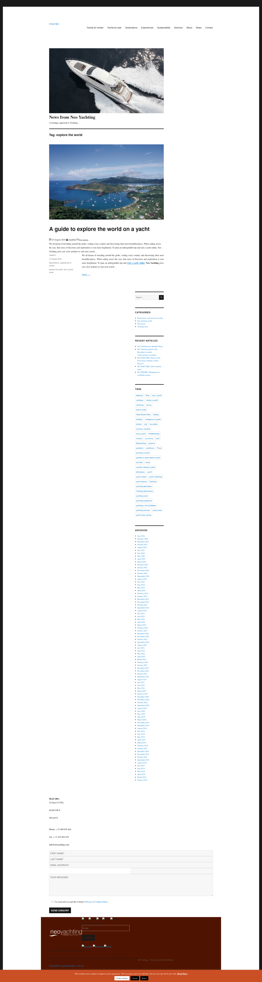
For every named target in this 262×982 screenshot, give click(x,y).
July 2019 (141, 731)
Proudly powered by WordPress (161, 960)
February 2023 (142, 628)
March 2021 (141, 691)
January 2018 (142, 780)
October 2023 (142, 605)
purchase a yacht (143, 452)
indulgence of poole (153, 419)
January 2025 (142, 567)
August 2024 (142, 579)
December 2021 (143, 668)
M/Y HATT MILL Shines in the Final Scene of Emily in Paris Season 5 (148, 361)
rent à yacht (68, 269)
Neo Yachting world (144, 321)
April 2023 (141, 622)
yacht (150, 472)
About (189, 27)
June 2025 (141, 553)
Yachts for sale (114, 27)
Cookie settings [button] (122, 978)
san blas (139, 462)
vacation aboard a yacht (145, 467)
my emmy (149, 438)
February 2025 (142, 564)
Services (178, 27)
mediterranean (154, 433)
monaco (139, 438)
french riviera (141, 409)
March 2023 (141, 625)
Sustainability (163, 27)
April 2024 (141, 590)
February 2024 (142, 593)
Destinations (131, 27)
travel (51, 272)
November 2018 (143, 754)
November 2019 (143, 722)
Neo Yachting (143, 960)
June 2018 (141, 768)
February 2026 (142, 539)
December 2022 (143, 633)
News (199, 27)
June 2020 (141, 711)
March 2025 (141, 562)
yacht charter (141, 476)
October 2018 (142, 757)
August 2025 (142, 547)
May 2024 (141, 587)
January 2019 (142, 748)
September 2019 (143, 725)
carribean (139, 400)
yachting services (143, 510)
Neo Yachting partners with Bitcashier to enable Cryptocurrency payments (147, 352)
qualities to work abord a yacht (148, 457)
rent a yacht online (136, 262)
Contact (209, 27)
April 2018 (141, 774)
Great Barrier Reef (143, 414)
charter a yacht (152, 400)
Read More (182, 973)
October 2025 (142, 544)
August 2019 (142, 728)
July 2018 (141, 765)
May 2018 (141, 771)
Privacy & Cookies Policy (96, 901)
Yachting (152, 481)
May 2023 (141, 619)
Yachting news (142, 326)
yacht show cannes (143, 515)
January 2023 (142, 630)
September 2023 (143, 607)
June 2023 (141, 616)
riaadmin (52, 255)
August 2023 (142, 610)
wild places (140, 472)
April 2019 (141, 740)
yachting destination (144, 486)
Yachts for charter (95, 27)
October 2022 (142, 639)
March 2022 (141, 659)
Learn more (35, 1)
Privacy (80, 965)
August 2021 (142, 679)
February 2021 (142, 694)
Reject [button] (144, 978)
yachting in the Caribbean (146, 505)
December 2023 (143, 599)
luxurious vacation (143, 428)
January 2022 (142, 665)
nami (158, 438)
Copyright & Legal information (62, 965)
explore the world (55, 269)
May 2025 (141, 556)
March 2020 (141, 719)
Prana (159, 448)
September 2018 (143, 760)
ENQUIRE (54, 23)
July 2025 (141, 550)
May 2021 (141, 688)
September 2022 (143, 642)
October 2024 (142, 573)
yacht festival (141, 481)
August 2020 (142, 708)
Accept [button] (134, 978)
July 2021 (141, 682)
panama (152, 443)
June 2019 (141, 734)
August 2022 (142, 645)
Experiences (147, 27)
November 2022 (143, 636)
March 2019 (141, 742)
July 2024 (141, 582)
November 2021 (143, 671)
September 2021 (143, 676)
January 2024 (142, 596)
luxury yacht (141, 433)
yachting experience (144, 500)
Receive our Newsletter (92, 923)
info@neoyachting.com (59, 844)
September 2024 (143, 576)
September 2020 (143, 705)
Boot (148, 395)
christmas (140, 405)
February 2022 (142, 662)
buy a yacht (157, 395)
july (145, 424)
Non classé (141, 324)
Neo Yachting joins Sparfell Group (150, 346)
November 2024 (143, 570)
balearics (139, 395)
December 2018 (143, 751)
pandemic (140, 448)
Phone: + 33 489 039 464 (60, 829)
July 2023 (141, 613)
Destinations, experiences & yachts (150, 318)
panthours (150, 448)
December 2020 (143, 696)
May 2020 (141, 714)
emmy (149, 405)
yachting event (142, 495)
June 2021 (141, 685)
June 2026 (141, 536)
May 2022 (141, 653)
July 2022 (141, 648)
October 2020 (142, 702)
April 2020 (141, 717)
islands (139, 424)
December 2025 (143, 541)
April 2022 (141, 656)
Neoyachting (141, 443)
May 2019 (141, 737)
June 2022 (141, 651)
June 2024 (141, 584)
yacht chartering (155, 476)
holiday (156, 414)
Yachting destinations (144, 491)
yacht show (157, 510)
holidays (139, 419)
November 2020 (143, 699)
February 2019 (142, 745)
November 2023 (143, 602)
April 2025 (141, 559)
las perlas (153, 424)
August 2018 (142, 762)
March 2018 (141, 777)
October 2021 (142, 673)
